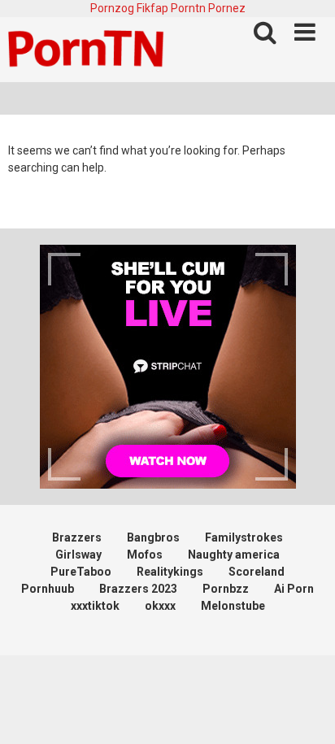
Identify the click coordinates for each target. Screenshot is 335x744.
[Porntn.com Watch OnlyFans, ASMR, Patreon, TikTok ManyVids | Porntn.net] (89, 49)
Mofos (145, 554)
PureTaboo (80, 571)
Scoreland (256, 571)
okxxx (160, 605)
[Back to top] (305, 711)
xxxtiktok (95, 605)
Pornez (227, 8)
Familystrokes (244, 537)
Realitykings (170, 571)
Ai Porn (294, 588)
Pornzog (112, 8)
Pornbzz (225, 588)
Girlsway (78, 554)
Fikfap (152, 8)
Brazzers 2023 (138, 588)
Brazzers (77, 537)
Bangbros (153, 537)
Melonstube (233, 605)
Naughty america (234, 554)
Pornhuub (47, 588)
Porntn (188, 8)
